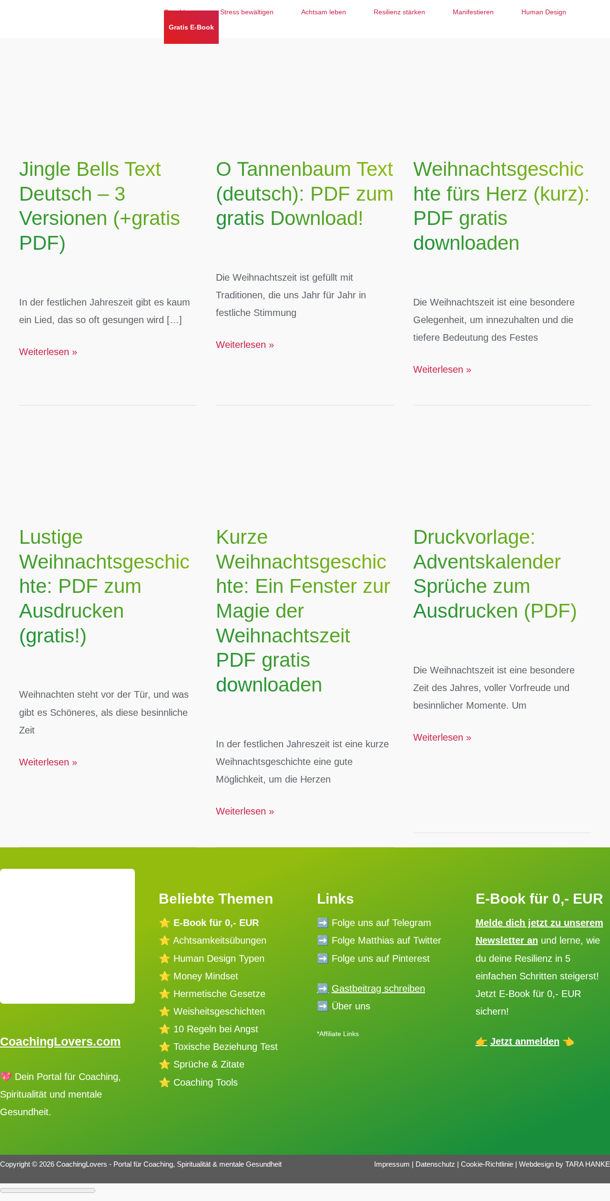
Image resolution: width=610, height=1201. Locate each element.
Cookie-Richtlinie (487, 1164)
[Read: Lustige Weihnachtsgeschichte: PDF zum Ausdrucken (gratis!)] (108, 454)
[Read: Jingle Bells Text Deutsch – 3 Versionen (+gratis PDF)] (108, 86)
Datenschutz (436, 1164)
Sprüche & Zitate (208, 1064)
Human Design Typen (218, 958)
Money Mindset (205, 976)
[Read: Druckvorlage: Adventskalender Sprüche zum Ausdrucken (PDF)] (502, 454)
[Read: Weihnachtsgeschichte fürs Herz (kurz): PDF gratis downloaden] (502, 86)
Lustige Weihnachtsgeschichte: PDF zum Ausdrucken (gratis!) (104, 586)
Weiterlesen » (48, 353)
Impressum (392, 1164)
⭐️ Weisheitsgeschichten (212, 1011)
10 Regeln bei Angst (215, 1029)
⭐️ (165, 958)
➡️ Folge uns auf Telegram (374, 922)
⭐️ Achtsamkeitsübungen (212, 940)
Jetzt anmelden (524, 1041)
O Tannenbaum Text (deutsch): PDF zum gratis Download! (305, 193)
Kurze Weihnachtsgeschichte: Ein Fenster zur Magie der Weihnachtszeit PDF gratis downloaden (303, 611)
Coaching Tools (205, 1082)
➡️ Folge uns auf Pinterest (373, 958)
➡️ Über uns (343, 1006)
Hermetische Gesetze (219, 993)
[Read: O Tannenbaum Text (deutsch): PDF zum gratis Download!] (305, 86)
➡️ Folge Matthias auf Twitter (379, 940)
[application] (223, 27)
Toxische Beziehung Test (224, 1046)
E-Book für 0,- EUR (216, 922)
